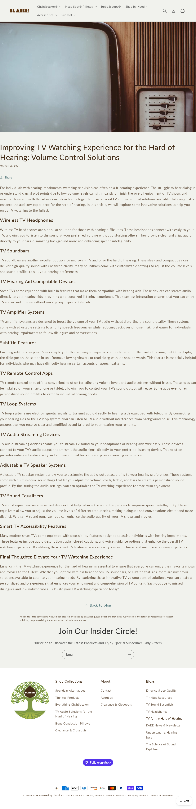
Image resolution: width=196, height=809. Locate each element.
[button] (49, 6)
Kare (35, 795)
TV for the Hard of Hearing (164, 718)
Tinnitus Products (67, 697)
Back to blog (100, 605)
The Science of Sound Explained (161, 747)
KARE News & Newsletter (164, 725)
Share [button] (8, 177)
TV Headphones (156, 711)
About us (107, 697)
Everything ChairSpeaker (72, 704)
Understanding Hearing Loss (161, 735)
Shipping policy (137, 795)
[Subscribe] (129, 654)
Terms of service (115, 795)
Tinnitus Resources (159, 697)
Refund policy (74, 795)
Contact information (161, 795)
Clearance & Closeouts (71, 730)
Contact (106, 690)
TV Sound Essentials (160, 704)
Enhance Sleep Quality (161, 690)
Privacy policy (94, 795)
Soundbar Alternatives (70, 690)
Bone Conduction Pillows (72, 723)
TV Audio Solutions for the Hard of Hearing (73, 714)
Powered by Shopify (50, 795)
